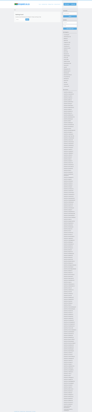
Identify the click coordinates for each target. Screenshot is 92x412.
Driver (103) (66, 51)
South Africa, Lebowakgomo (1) (69, 240)
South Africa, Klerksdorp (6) (68, 226)
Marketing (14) (66, 72)
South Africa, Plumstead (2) (68, 316)
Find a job (73, 4)
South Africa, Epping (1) (68, 179)
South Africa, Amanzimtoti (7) (69, 94)
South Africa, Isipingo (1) (68, 209)
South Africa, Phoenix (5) (68, 301)
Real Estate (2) (66, 78)
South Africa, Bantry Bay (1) (68, 105)
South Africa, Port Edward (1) (69, 320)
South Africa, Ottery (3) (68, 287)
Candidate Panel (44, 4)
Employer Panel (50, 4)
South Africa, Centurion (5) (68, 139)
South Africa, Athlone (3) (68, 97)
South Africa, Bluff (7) (67, 120)
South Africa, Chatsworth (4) (68, 143)
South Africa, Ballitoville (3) (68, 101)
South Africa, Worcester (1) (68, 402)
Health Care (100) (67, 61)
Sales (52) (65, 82)
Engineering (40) (66, 55)
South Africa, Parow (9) (68, 295)
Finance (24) (66, 57)
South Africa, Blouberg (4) (68, 118)
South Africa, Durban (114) (68, 162)
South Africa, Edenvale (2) (68, 172)
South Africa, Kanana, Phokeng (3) (69, 217)
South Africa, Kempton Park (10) (69, 221)
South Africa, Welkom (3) (68, 392)
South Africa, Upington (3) (68, 379)
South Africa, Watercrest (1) (68, 388)
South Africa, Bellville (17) (68, 111)
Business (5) (66, 40)
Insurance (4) (66, 65)
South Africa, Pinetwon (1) (68, 312)
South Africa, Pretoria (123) (68, 327)
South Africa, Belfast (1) (68, 109)
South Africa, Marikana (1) (68, 245)
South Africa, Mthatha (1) (68, 270)
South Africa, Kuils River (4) (68, 232)
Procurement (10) (67, 76)
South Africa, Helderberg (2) (68, 202)
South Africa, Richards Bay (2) (69, 341)
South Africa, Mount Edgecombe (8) (70, 268)
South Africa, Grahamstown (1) (69, 194)
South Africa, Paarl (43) (68, 291)
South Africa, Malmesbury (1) (69, 244)
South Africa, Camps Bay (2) (68, 134)
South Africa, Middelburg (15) (69, 253)
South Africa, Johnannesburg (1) (69, 215)
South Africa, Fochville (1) (68, 183)
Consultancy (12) (66, 46)
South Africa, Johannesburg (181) (69, 213)
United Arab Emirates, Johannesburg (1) (67, 407)
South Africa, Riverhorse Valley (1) (69, 343)
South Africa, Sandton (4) (68, 352)
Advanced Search (57, 4)
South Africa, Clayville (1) (68, 149)
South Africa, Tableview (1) (68, 371)
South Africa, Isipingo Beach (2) (69, 211)
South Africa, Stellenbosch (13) (69, 366)
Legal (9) (65, 67)
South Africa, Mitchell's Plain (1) (69, 261)
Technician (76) (66, 86)
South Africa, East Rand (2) (68, 168)
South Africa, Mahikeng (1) (68, 242)
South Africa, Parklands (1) (68, 293)
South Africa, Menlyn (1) (68, 249)
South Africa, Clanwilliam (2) (68, 145)
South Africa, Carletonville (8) (69, 137)
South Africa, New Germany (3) (69, 274)
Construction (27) (67, 44)
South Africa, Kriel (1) (67, 230)
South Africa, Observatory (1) (69, 278)
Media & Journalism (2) (68, 74)
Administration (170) (67, 36)
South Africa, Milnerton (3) (68, 259)
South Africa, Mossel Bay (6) (68, 266)
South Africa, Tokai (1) (67, 373)
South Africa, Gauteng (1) (68, 184)
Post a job (67, 4)
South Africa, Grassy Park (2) (68, 196)
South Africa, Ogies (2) (67, 282)
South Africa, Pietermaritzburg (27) (70, 306)
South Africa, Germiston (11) (68, 188)
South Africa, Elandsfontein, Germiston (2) (68, 175)
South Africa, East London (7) (69, 166)
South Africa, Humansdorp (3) (69, 207)
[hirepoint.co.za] (22, 4)
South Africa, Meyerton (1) (68, 251)
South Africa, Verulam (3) (68, 385)
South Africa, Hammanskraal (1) (69, 198)
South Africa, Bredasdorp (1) (68, 126)
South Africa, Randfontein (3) (69, 337)
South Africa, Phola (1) (67, 305)
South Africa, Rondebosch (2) (69, 345)
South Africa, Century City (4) (69, 141)
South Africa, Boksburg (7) (68, 122)
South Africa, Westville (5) (68, 398)
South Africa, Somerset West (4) (69, 356)
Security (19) (66, 84)
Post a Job (33, 411)
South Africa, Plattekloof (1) (68, 314)
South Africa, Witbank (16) (68, 400)
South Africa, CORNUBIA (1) (68, 153)
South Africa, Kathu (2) (67, 219)
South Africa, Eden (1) (67, 170)
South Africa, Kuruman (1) (68, 234)
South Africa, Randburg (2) (68, 335)
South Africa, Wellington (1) (68, 394)
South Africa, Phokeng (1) (68, 303)
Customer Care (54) (67, 48)
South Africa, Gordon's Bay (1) (69, 192)
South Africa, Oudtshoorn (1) (68, 289)
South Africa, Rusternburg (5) (69, 350)
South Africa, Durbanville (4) (68, 164)
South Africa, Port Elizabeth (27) (69, 322)
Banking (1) (66, 38)
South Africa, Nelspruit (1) (68, 272)
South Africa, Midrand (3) (68, 257)
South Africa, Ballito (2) (68, 99)
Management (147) (67, 69)
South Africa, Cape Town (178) (69, 136)
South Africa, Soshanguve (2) (69, 358)
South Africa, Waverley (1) (68, 390)
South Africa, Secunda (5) (68, 354)
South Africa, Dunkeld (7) (68, 160)
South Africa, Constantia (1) (68, 151)
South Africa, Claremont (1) (68, 147)
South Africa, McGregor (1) (68, 247)
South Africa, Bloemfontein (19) (69, 116)
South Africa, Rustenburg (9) (68, 348)
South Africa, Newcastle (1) (68, 276)
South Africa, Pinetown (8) (68, 310)
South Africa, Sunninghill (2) (68, 369)
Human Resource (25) (67, 63)
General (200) (66, 59)
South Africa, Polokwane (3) (68, 318)
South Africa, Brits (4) (67, 128)
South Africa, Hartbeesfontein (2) (69, 200)
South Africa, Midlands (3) (68, 255)
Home (40, 4)
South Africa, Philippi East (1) (69, 299)
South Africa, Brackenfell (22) (69, 124)
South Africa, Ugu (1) (67, 375)
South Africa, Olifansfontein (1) (69, 284)
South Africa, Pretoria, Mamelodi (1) (70, 329)
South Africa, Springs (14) (68, 362)
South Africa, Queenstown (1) (69, 333)
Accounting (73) (66, 34)
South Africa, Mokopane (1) (68, 263)
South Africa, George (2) (68, 186)
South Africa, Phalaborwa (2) (69, 297)
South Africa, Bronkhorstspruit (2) (69, 130)
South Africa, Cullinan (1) (68, 155)
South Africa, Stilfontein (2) (68, 367)
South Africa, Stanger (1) (68, 364)
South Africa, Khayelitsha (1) (68, 223)
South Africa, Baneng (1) (68, 103)
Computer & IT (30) (67, 42)
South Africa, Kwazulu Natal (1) (69, 236)
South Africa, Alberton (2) (68, 92)
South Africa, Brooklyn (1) (68, 132)
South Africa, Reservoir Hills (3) (69, 339)
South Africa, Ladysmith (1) (68, 238)
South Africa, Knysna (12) (68, 228)
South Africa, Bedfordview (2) (69, 107)
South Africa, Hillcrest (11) (68, 205)
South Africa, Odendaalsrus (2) (69, 280)
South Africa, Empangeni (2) (68, 177)
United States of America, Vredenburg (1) (68, 410)
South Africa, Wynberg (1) (68, 404)
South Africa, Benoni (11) (68, 113)
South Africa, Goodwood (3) (68, 190)
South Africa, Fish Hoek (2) (68, 181)
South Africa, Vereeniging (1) (69, 383)
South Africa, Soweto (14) (68, 360)
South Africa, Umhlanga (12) (68, 377)
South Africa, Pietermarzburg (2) (69, 308)
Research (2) (66, 80)
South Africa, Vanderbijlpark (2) (69, 381)
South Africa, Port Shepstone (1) (69, 324)
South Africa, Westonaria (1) (68, 396)
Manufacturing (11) (67, 70)
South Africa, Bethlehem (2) (68, 115)
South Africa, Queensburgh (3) (69, 331)
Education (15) (66, 53)
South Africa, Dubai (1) (67, 158)
